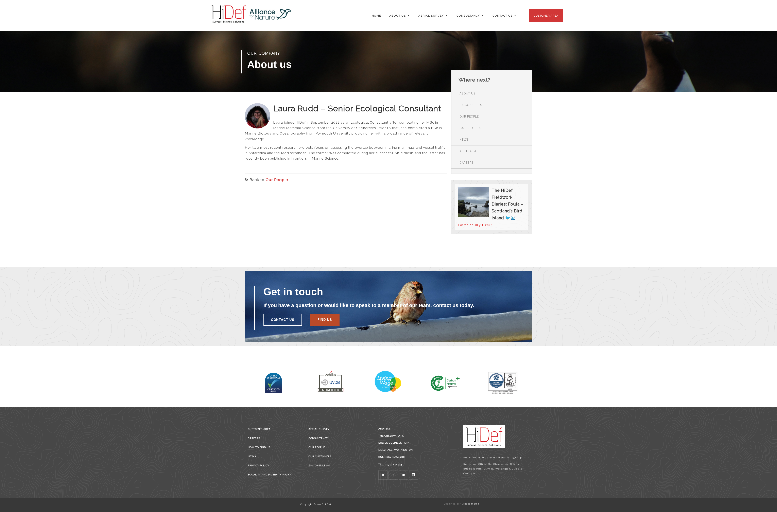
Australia (468, 151)
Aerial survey (319, 429)
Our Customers (320, 456)
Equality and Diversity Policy (270, 474)
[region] (388, 61)
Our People (277, 179)
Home (376, 15)
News (464, 139)
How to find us (259, 447)
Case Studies (470, 128)
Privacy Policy (258, 465)
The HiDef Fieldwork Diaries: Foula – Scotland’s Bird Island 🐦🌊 (507, 204)
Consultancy (318, 438)
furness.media (470, 503)
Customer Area (546, 15)
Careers (466, 162)
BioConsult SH (472, 105)
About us (467, 93)
